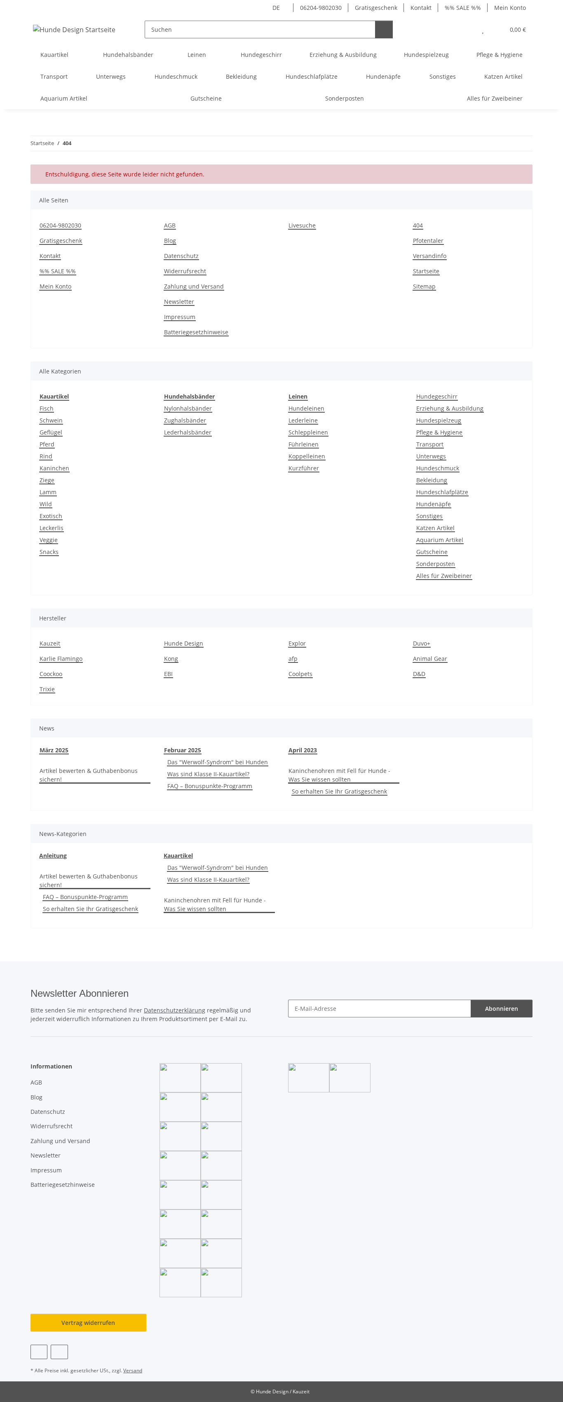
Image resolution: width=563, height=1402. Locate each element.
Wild (46, 504)
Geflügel (51, 432)
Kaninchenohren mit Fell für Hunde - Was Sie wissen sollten (339, 775)
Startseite (426, 271)
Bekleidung (431, 480)
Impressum (179, 317)
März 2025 (54, 750)
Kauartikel (178, 856)
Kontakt (421, 8)
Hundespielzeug (438, 420)
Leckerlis (51, 528)
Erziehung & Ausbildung (449, 408)
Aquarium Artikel (439, 540)
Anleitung (53, 856)
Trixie (47, 689)
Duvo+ (421, 643)
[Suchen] (384, 29)
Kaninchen (54, 468)
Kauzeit (50, 643)
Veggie (49, 540)
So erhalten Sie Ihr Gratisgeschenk (339, 791)
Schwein (51, 420)
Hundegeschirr (436, 396)
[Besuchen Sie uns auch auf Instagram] (59, 1352)
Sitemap (424, 286)
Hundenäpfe (433, 504)
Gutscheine (432, 552)
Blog (170, 240)
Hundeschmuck (437, 468)
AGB (170, 225)
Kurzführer (304, 468)
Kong (171, 658)
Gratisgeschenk (376, 8)
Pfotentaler (428, 240)
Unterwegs (431, 456)
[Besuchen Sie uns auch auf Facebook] (38, 1352)
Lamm (48, 492)
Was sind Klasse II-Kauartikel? (208, 774)
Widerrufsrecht (185, 271)
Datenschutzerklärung (174, 1010)
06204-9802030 (321, 8)
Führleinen (304, 444)
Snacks (49, 552)
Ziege (47, 480)
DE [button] (276, 8)
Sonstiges (429, 516)
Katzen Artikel (435, 528)
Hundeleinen (306, 408)
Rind (46, 456)
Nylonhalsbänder (188, 408)
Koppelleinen (307, 456)
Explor (297, 643)
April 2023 (303, 750)
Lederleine (303, 420)
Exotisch (51, 516)
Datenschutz (181, 256)
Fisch (47, 408)
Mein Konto (510, 8)
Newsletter (179, 301)
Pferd (47, 444)
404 (418, 225)
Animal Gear (430, 658)
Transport (429, 444)
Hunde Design (183, 643)
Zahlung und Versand (194, 286)
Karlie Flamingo (61, 658)
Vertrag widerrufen (88, 1323)
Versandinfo (429, 256)
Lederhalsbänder (187, 432)
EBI (168, 674)
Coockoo (51, 674)
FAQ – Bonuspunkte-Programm (209, 786)
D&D (419, 674)
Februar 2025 (182, 750)
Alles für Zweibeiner (444, 576)
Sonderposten (435, 564)
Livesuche (302, 225)
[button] (466, 29)
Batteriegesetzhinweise (196, 332)
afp (293, 658)
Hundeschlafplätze (442, 492)
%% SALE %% (463, 8)
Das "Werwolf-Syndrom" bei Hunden (217, 762)
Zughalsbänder (185, 420)
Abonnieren (501, 1008)
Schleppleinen (308, 432)
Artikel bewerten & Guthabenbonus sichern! (89, 775)
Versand (132, 1370)
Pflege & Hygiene (439, 432)
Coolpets (300, 674)
